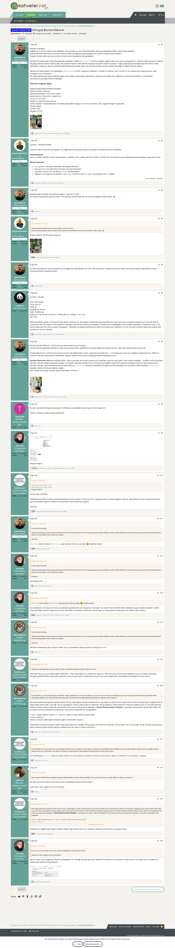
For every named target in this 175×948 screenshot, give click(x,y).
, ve (47, 257)
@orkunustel (68, 71)
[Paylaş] (158, 44)
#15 (161, 659)
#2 (162, 141)
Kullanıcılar (57, 15)
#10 (161, 475)
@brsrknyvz (84, 61)
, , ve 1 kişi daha (50, 397)
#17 (161, 739)
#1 (162, 45)
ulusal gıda (82, 34)
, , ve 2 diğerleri (49, 183)
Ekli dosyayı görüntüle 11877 (41, 485)
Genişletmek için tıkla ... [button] (96, 824)
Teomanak (19, 416)
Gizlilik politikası (138, 926)
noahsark (20, 305)
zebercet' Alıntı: (36, 846)
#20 (161, 841)
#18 (161, 768)
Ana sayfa (19, 15)
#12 (161, 556)
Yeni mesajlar (18, 21)
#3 (162, 190)
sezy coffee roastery (70, 34)
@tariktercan (154, 365)
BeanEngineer (19, 635)
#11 (161, 519)
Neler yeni (43, 15)
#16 (161, 686)
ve (42, 549)
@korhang (34, 544)
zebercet (20, 780)
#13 (161, 593)
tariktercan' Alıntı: (37, 524)
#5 (162, 265)
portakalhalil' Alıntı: (38, 664)
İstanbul (24, 166)
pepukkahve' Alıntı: (38, 224)
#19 (161, 799)
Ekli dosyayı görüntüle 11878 (41, 487)
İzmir (25, 455)
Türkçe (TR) (35, 931)
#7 (162, 341)
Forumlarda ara (30, 21)
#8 (162, 404)
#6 (162, 293)
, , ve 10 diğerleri (52, 133)
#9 (162, 433)
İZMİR (25, 67)
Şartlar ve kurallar (125, 926)
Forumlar (31, 15)
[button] (49, 15)
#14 (161, 622)
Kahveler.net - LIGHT (20, 931)
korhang (20, 445)
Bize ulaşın (113, 926)
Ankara (25, 793)
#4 (162, 219)
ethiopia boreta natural (43, 34)
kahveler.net (57, 34)
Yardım (148, 926)
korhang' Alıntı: (36, 480)
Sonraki (20, 39)
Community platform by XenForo (145, 935)
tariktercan (20, 488)
